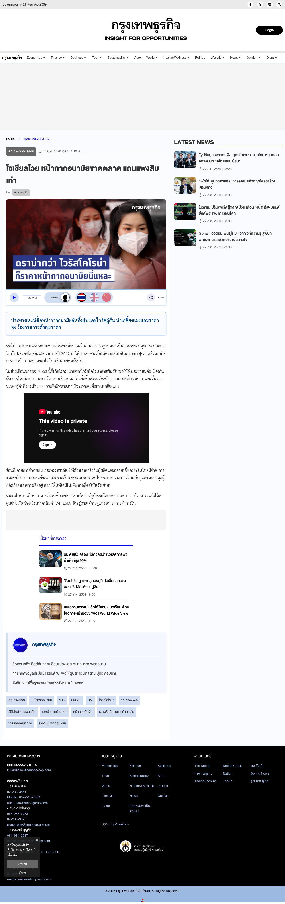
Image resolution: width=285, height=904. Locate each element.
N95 (62, 700)
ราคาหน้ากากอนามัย (52, 723)
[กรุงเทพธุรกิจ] (12, 57)
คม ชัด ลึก (258, 766)
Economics (34, 57)
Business (77, 57)
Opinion (252, 57)
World (150, 57)
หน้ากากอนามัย (42, 700)
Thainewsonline (206, 781)
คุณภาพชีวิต (16, 700)
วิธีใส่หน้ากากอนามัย (21, 712)
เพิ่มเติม (12, 855)
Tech (95, 57)
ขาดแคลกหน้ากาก (20, 723)
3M (90, 700)
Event (270, 57)
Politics (200, 57)
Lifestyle (215, 57)
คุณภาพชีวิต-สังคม (37, 138)
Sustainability (117, 57)
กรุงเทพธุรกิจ (203, 773)
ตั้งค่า (22, 873)
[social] (250, 4)
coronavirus (129, 700)
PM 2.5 (76, 700)
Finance (56, 57)
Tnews (227, 781)
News (234, 57)
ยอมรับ (22, 864)
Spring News (260, 773)
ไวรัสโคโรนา (106, 700)
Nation (227, 773)
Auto (137, 57)
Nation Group (232, 766)
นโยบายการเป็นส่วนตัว (140, 808)
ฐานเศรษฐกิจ (259, 781)
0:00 (29, 298)
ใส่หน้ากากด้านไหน (54, 712)
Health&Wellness (174, 57)
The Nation (202, 766)
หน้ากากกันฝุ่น (82, 712)
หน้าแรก (11, 138)
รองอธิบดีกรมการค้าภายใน (116, 712)
